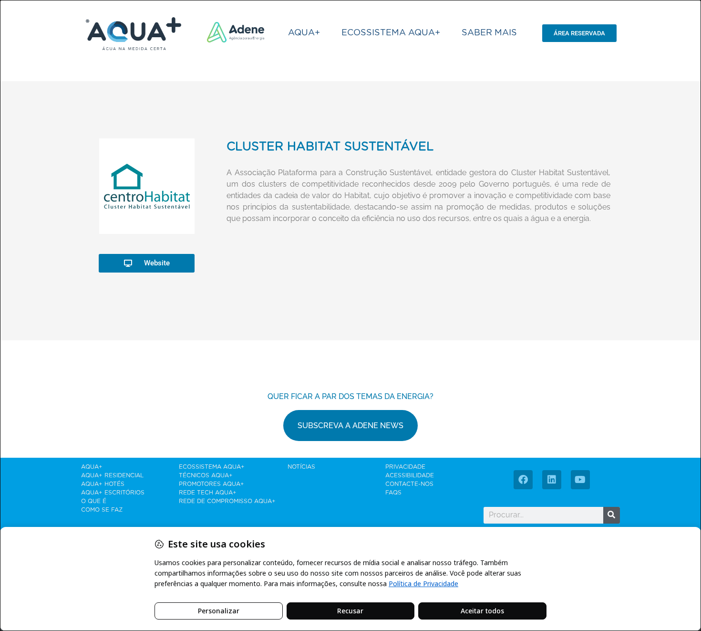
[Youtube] (580, 479)
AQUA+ (304, 33)
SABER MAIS (489, 33)
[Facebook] (523, 479)
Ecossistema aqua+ (390, 33)
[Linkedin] (551, 479)
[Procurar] (611, 515)
